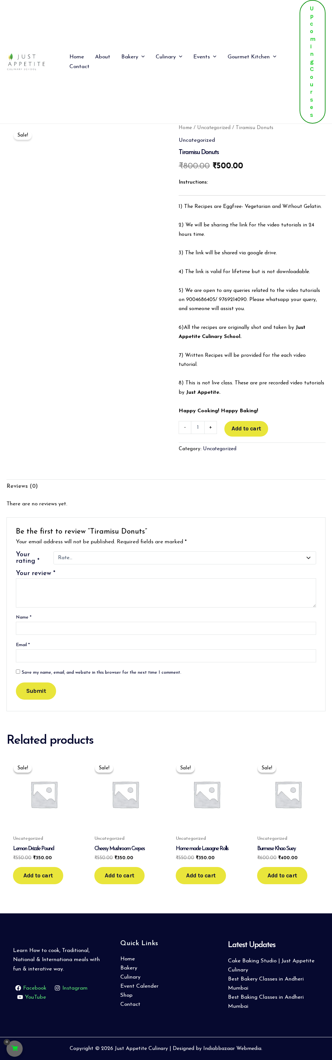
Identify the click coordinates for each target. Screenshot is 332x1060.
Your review (35, 573)
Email (23, 645)
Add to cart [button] (38, 875)
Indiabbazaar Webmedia (232, 1048)
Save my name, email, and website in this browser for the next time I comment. (101, 672)
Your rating (28, 557)
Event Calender (139, 986)
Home (185, 127)
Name (23, 617)
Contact (130, 1004)
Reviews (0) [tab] (22, 486)
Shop (126, 995)
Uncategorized (214, 127)
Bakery (128, 968)
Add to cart (246, 428)
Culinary (130, 977)
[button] (141, 57)
